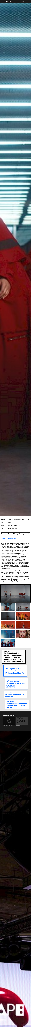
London (10, 531)
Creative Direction (13, 528)
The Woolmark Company (15, 525)
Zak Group (8, 1)
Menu (23, 1)
